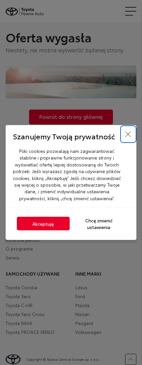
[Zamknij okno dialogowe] (128, 134)
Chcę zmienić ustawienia (99, 223)
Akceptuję (43, 223)
